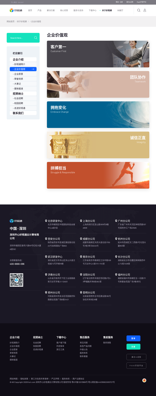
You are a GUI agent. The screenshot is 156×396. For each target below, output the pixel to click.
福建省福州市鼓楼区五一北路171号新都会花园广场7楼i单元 (132, 280)
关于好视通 (107, 10)
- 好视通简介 (19, 64)
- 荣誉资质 (18, 78)
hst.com (31, 382)
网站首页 (11, 21)
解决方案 (51, 10)
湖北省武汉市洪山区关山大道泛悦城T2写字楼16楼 (61, 262)
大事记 (13, 356)
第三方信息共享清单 (40, 378)
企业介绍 (18, 59)
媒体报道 (14, 359)
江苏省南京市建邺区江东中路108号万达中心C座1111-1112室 (97, 262)
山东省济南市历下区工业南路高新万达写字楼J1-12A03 (61, 280)
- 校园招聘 (18, 103)
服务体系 (84, 353)
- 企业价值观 (19, 69)
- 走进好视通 (19, 108)
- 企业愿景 (18, 74)
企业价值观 (36, 21)
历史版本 (60, 346)
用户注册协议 (78, 378)
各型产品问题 (86, 346)
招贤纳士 (18, 93)
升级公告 (84, 349)
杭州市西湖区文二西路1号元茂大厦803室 (132, 244)
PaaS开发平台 (141, 2)
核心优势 (64, 10)
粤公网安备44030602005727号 (101, 382)
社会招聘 (37, 342)
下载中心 (93, 10)
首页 (30, 10)
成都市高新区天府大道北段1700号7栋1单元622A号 (96, 244)
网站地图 (14, 378)
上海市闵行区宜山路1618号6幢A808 (96, 226)
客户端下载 (61, 342)
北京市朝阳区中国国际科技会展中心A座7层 (61, 226)
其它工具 (60, 349)
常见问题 (84, 342)
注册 (121, 2)
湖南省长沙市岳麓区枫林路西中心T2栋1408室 (131, 262)
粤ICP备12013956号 (80, 382)
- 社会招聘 (18, 98)
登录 (117, 2)
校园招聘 (37, 346)
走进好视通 (38, 349)
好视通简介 (15, 342)
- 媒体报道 (18, 88)
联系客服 (84, 356)
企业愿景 (14, 349)
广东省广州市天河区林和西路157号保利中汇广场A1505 (132, 226)
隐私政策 (24, 378)
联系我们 (18, 113)
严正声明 (55, 378)
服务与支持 (78, 10)
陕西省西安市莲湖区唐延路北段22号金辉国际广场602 (61, 244)
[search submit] (37, 38)
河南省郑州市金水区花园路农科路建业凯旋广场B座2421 (61, 298)
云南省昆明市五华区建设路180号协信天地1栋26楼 (97, 298)
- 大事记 (17, 83)
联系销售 (107, 342)
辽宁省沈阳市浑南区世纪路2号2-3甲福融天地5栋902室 (97, 280)
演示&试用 (129, 2)
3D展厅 (120, 10)
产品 (39, 10)
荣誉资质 (14, 353)
